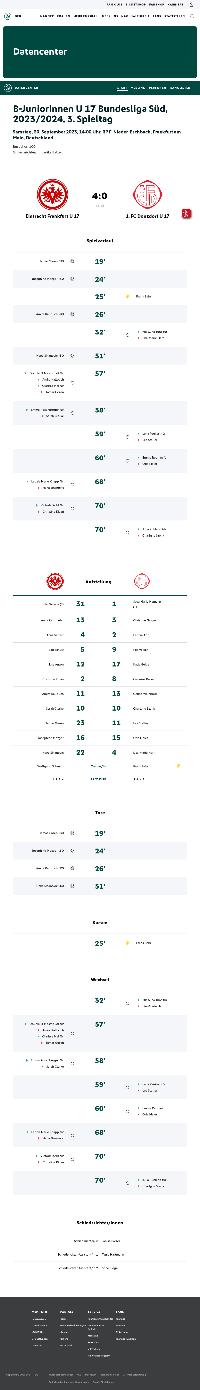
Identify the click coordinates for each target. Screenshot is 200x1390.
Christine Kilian (53, 511)
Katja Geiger (142, 664)
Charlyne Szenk (153, 535)
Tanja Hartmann (113, 1254)
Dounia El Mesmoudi (44, 373)
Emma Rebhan (152, 457)
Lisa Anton (56, 664)
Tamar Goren (48, 261)
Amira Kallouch (47, 314)
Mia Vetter (140, 649)
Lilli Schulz (56, 649)
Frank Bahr (143, 296)
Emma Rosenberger (45, 409)
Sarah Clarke (55, 416)
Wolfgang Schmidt (50, 766)
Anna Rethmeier (52, 620)
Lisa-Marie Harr (153, 338)
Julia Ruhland (151, 529)
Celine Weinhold (145, 693)
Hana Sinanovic (47, 355)
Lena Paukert (151, 433)
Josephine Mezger (45, 278)
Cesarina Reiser (144, 679)
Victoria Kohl (50, 505)
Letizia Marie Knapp (45, 481)
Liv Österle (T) (54, 604)
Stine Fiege (110, 1268)
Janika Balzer (52, 152)
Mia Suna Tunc (152, 331)
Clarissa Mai (50, 385)
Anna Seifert (55, 635)
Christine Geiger (144, 620)
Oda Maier (149, 463)
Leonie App (141, 635)
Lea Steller (149, 440)
